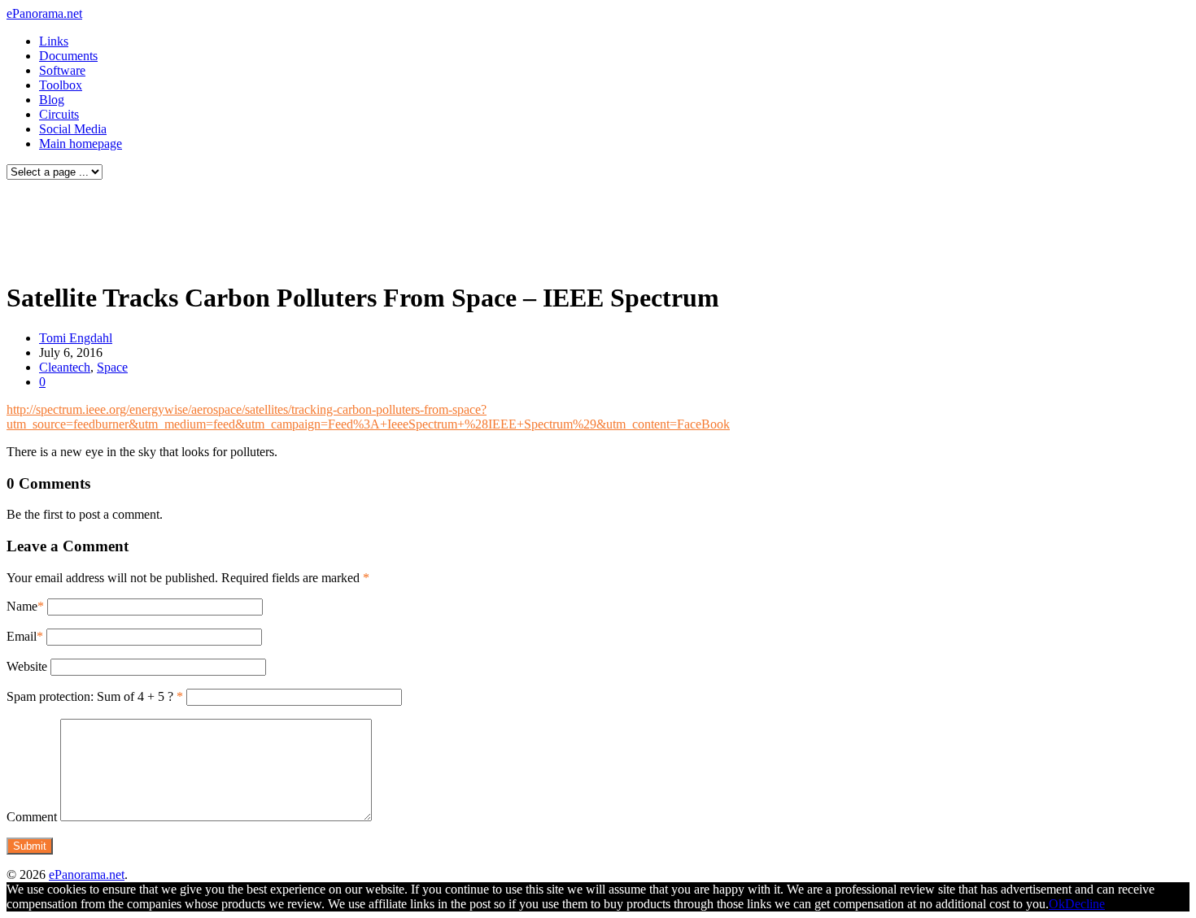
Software (62, 70)
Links (53, 41)
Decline (1085, 904)
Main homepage (80, 143)
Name (22, 606)
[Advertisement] (312, 226)
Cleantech (64, 367)
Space (112, 367)
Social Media (73, 129)
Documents (68, 56)
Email (22, 636)
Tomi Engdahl (75, 338)
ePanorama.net (44, 13)
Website (27, 666)
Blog (51, 100)
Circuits (59, 114)
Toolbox (60, 85)
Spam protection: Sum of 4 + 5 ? (90, 696)
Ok (1057, 904)
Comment (32, 817)
